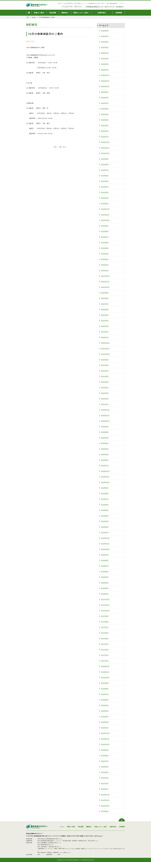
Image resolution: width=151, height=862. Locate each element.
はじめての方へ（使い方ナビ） (73, 6)
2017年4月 (105, 644)
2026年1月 (105, 69)
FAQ (60, 3)
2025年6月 (105, 108)
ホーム (62, 826)
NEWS (34, 17)
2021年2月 (105, 398)
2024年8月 (105, 164)
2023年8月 (105, 231)
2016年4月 (105, 711)
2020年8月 (105, 432)
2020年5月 (105, 443)
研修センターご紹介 (81, 13)
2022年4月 (105, 320)
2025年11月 (105, 81)
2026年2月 (105, 64)
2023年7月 (105, 237)
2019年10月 (105, 482)
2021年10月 (105, 354)
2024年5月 (105, 181)
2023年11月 (105, 214)
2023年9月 (105, 226)
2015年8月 (105, 755)
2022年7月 (105, 304)
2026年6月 (105, 42)
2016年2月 (105, 722)
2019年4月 (105, 516)
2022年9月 (105, 293)
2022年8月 (105, 298)
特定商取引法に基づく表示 (96, 3)
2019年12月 (105, 471)
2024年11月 (105, 148)
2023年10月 (105, 220)
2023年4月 (105, 253)
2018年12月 (105, 538)
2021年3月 (105, 393)
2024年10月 (105, 153)
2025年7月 (105, 103)
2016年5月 (105, 705)
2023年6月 (105, 242)
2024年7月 (105, 170)
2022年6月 (105, 309)
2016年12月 (105, 666)
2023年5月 (105, 248)
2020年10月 (105, 421)
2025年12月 (105, 75)
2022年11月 (105, 281)
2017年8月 (105, 621)
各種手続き (102, 13)
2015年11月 (105, 739)
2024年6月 (105, 175)
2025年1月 (105, 136)
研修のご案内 (39, 13)
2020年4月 (105, 449)
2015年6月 (105, 766)
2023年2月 (105, 265)
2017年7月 (105, 627)
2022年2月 (105, 332)
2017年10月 (105, 610)
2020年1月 (105, 465)
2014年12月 (105, 794)
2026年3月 (105, 58)
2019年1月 (105, 532)
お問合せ (120, 6)
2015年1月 (105, 789)
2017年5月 (105, 638)
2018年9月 (105, 555)
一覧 (60, 147)
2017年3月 (105, 649)
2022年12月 (105, 276)
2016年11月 (105, 672)
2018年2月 (105, 594)
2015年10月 (105, 744)
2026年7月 (105, 36)
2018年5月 (105, 577)
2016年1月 (105, 727)
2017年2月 (105, 655)
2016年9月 (105, 683)
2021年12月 (105, 343)
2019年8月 (105, 493)
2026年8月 (105, 30)
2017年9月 (105, 616)
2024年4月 (105, 187)
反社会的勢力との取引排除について (75, 3)
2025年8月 (105, 97)
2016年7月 (105, 694)
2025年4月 (105, 120)
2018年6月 (105, 571)
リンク (123, 3)
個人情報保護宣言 (112, 3)
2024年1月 (105, 203)
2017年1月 (105, 661)
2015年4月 (105, 778)
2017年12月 (105, 599)
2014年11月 (105, 800)
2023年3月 (105, 259)
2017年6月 (105, 633)
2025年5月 (105, 114)
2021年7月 (105, 371)
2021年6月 (105, 376)
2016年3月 (105, 716)
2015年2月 (105, 783)
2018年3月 (105, 588)
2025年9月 (105, 92)
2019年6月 (105, 504)
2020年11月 (105, 415)
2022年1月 (105, 337)
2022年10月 (105, 287)
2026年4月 (105, 53)
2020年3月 (105, 454)
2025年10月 (105, 86)
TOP (27, 17)
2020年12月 (105, 410)
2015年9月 (105, 750)
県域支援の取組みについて (95, 6)
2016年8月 (105, 688)
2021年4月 (105, 387)
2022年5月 (105, 315)
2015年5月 (105, 772)
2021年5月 (105, 382)
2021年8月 (105, 365)
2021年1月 (105, 404)
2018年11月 (105, 543)
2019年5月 (105, 510)
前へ (55, 147)
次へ (64, 147)
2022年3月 (105, 326)
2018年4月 (105, 582)
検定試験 (53, 13)
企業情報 (118, 13)
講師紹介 (65, 13)
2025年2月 (105, 131)
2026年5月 (105, 47)
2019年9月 (105, 488)
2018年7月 (105, 566)
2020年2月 (105, 460)
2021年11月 (105, 348)
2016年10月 (105, 677)
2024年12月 (105, 142)
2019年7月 (105, 499)
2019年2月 (105, 527)
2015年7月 (105, 761)
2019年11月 (105, 477)
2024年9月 (105, 159)
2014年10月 (105, 806)
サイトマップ (110, 6)
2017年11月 (105, 605)
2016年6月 (105, 700)
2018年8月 (105, 560)
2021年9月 (105, 359)
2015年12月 (105, 733)
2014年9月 (105, 811)
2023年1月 (105, 270)
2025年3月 (105, 125)
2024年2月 (105, 198)
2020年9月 (105, 426)
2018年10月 (105, 549)
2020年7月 (105, 438)
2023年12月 (105, 209)
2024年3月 (105, 192)
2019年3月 (105, 521)
